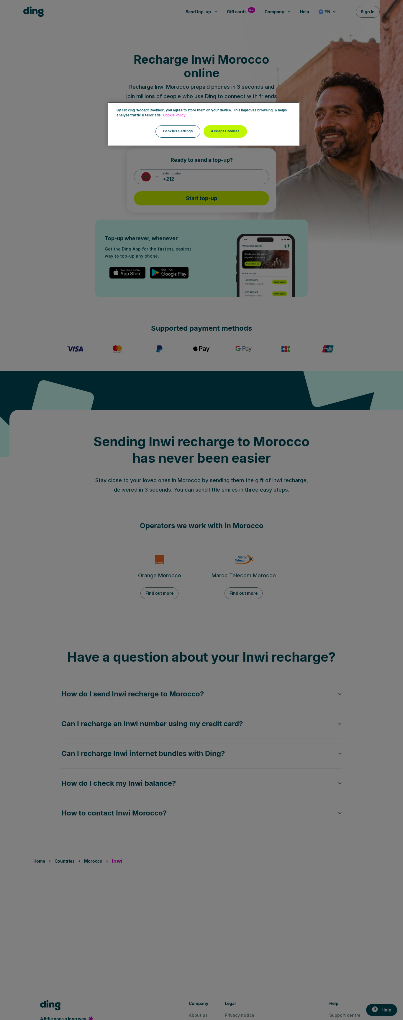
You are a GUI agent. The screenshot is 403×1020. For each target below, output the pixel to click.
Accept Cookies (225, 131)
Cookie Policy (174, 115)
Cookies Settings (178, 131)
